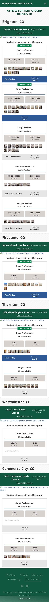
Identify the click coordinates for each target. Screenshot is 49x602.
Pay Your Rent (33, 580)
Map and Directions (24, 33)
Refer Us (24, 575)
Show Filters (24, 599)
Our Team (11, 575)
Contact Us (37, 575)
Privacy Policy (14, 580)
